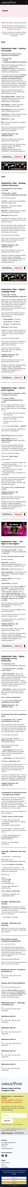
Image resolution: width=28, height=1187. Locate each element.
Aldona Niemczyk (6, 109)
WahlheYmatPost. (10, 487)
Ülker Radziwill (5, 104)
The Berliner (16, 321)
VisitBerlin (12, 778)
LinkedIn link (4, 977)
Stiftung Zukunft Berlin (17, 65)
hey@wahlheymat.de (7, 621)
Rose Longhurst (8, 750)
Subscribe (7, 1120)
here (15, 1130)
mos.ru (19, 675)
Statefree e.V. (5, 580)
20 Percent (18, 319)
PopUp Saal (22, 665)
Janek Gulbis (7, 758)
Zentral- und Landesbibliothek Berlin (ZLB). (13, 780)
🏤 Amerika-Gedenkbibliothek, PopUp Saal (13, 861)
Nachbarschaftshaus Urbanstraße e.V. (12, 564)
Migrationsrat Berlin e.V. (16, 569)
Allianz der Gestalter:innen (8, 203)
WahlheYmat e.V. (21, 609)
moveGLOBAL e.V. (9, 611)
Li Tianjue (12, 119)
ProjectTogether (20, 201)
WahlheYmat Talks (8, 68)
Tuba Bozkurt (5, 114)
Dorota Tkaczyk (6, 435)
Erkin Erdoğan (5, 438)
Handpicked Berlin (16, 324)
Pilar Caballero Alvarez (8, 96)
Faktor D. (17, 212)
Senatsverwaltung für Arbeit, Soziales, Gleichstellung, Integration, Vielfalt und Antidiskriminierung (13, 257)
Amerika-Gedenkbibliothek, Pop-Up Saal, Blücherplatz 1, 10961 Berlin (13, 551)
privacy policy (19, 1124)
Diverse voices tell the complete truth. (11, 1089)
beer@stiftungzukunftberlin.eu (9, 837)
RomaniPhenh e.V (15, 590)
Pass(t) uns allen (6, 591)
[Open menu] (26, 2)
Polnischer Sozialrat (17, 435)
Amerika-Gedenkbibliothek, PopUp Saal (15, 62)
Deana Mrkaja (13, 215)
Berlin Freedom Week (19, 776)
